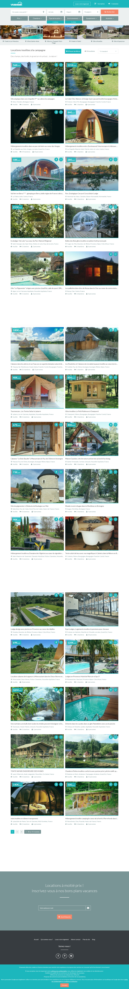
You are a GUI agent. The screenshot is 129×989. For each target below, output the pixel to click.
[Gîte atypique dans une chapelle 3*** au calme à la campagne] (37, 79)
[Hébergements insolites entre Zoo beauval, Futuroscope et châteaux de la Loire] (91, 126)
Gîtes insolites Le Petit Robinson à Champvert (82, 411)
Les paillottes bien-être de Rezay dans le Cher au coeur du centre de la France (93, 288)
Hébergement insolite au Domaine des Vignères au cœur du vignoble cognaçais (40, 553)
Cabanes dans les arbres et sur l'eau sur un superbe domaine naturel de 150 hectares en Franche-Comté (48, 364)
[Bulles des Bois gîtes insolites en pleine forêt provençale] (91, 221)
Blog (93, 939)
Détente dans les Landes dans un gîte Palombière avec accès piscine (90, 724)
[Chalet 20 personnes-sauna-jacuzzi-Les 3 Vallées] (11, 32)
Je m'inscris (65, 917)
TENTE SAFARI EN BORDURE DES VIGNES (27, 771)
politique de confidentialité (59, 971)
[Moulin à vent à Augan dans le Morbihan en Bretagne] (91, 486)
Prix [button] (18, 18)
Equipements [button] (91, 18)
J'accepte (64, 985)
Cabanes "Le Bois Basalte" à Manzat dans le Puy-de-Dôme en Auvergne (37, 459)
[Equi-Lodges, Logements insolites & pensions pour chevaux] (91, 609)
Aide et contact (75, 939)
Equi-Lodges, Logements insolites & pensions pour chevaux (87, 629)
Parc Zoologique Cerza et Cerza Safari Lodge (81, 193)
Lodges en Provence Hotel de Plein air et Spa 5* (82, 676)
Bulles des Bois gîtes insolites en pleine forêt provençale (85, 241)
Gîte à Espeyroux (119, 41)
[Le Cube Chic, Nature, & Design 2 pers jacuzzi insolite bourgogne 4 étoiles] (91, 79)
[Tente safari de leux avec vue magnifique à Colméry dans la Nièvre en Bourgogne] (91, 533)
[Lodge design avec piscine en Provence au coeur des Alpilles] (37, 609)
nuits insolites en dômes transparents (24, 818)
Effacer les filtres (74, 51)
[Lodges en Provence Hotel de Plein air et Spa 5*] (91, 656)
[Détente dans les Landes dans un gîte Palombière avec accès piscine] (91, 704)
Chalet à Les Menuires (11, 41)
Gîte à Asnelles (97, 41)
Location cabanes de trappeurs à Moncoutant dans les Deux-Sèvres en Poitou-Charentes (43, 676)
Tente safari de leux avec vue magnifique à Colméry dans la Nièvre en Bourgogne (94, 553)
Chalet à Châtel (76, 41)
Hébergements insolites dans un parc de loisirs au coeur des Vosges (35, 146)
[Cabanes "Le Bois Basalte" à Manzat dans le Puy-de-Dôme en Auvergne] (37, 439)
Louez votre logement (82, 4)
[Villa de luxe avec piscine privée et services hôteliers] (32, 32)
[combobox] (91, 12)
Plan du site (86, 939)
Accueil (36, 939)
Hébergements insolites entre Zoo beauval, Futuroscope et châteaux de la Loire (94, 146)
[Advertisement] (64, 311)
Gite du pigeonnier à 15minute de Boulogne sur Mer (30, 506)
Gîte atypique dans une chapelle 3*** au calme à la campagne (33, 99)
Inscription (101, 4)
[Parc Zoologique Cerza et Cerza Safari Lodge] (91, 173)
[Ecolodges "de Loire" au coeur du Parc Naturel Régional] (37, 221)
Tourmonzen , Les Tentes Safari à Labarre (26, 411)
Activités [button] (109, 18)
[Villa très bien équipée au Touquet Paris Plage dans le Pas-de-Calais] (53, 32)
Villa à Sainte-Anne (33, 41)
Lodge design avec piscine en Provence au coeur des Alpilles (33, 629)
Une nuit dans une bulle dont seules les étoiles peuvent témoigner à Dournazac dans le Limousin (45, 724)
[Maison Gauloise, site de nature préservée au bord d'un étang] (91, 439)
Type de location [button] (55, 18)
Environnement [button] (73, 18)
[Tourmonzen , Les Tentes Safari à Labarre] (37, 391)
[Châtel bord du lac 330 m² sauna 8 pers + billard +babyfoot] (75, 32)
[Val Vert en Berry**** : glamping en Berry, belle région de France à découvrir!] (37, 173)
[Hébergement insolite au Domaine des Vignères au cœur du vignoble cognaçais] (37, 533)
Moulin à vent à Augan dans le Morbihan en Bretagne (84, 506)
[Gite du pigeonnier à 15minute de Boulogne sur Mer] (37, 486)
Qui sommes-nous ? (47, 939)
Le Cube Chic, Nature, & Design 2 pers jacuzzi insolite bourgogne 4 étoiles (92, 99)
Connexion (114, 4)
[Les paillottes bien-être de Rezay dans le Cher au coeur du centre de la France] (91, 268)
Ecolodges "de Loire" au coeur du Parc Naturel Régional (31, 241)
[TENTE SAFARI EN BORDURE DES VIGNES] (37, 751)
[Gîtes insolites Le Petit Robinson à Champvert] (91, 391)
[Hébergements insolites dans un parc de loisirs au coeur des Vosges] (37, 126)
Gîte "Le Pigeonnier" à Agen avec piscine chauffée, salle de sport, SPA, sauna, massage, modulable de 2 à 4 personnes (53, 288)
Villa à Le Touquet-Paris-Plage (54, 42)
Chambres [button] (37, 18)
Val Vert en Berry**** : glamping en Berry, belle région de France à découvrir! (38, 193)
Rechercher (110, 12)
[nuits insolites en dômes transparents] (37, 798)
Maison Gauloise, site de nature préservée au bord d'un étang (87, 459)
